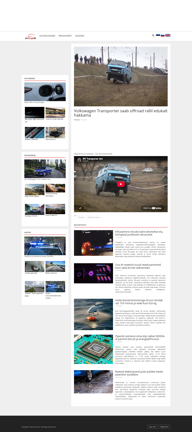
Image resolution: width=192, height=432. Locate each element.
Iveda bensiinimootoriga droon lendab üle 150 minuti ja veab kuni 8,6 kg (139, 301)
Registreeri (164, 427)
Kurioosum (81, 217)
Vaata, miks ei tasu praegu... (34, 102)
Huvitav (79, 35)
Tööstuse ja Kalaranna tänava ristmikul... (39, 256)
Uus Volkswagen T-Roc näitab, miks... (38, 179)
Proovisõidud (30, 155)
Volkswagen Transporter (93, 217)
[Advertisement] (96, 15)
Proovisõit (65, 35)
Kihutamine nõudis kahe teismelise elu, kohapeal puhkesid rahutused (139, 233)
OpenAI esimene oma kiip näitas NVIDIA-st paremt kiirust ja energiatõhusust (140, 337)
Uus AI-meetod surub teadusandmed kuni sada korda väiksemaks (138, 266)
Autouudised (47, 35)
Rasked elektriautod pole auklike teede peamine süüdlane (139, 373)
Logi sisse (152, 427)
